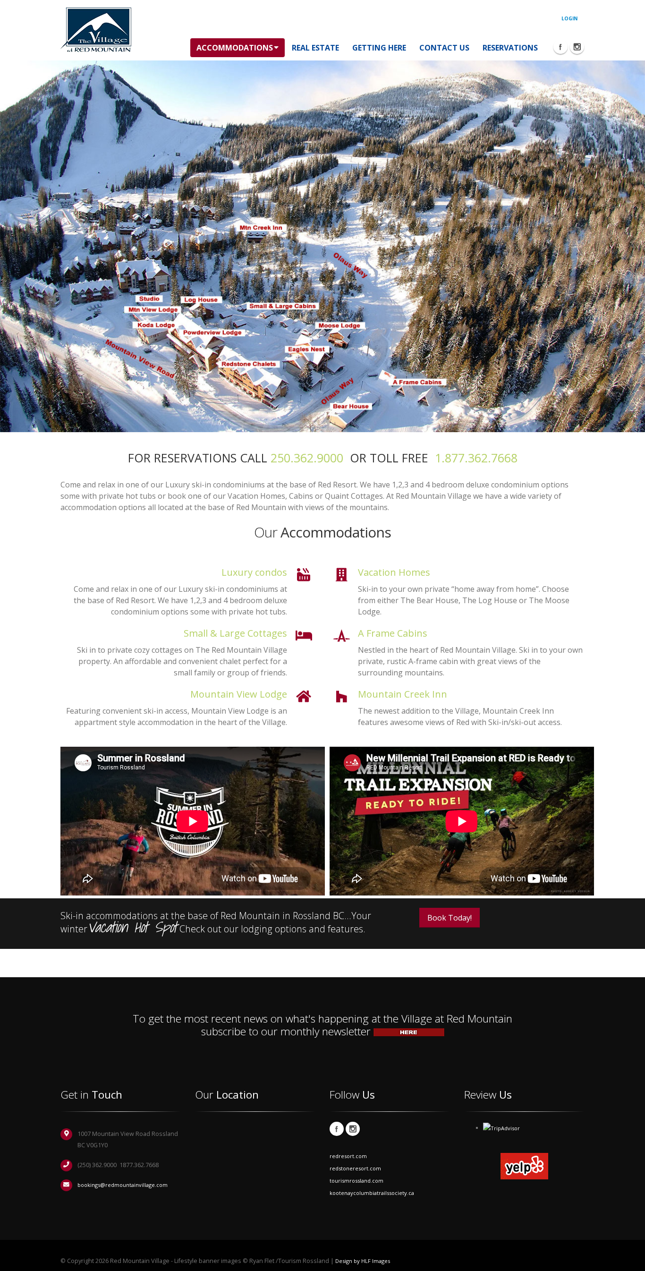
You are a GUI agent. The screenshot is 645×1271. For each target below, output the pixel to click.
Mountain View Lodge (238, 694)
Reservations (510, 48)
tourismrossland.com (356, 1180)
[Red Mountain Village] (95, 29)
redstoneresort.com (355, 1168)
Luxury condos (254, 572)
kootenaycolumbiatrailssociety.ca (372, 1192)
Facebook (337, 1129)
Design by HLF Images (362, 1260)
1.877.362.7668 (476, 458)
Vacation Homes (394, 572)
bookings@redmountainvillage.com (122, 1184)
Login (569, 18)
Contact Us (444, 48)
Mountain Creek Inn (402, 694)
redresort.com (348, 1156)
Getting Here (379, 48)
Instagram (353, 1129)
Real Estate (315, 48)
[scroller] (628, 1259)
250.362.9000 (307, 458)
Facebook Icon (560, 47)
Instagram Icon (577, 47)
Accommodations (234, 48)
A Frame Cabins (392, 633)
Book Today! (449, 918)
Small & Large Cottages (235, 633)
